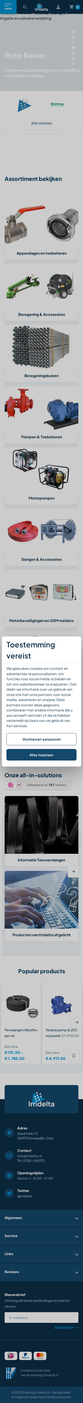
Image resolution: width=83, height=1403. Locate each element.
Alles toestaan (41, 754)
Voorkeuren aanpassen (41, 739)
